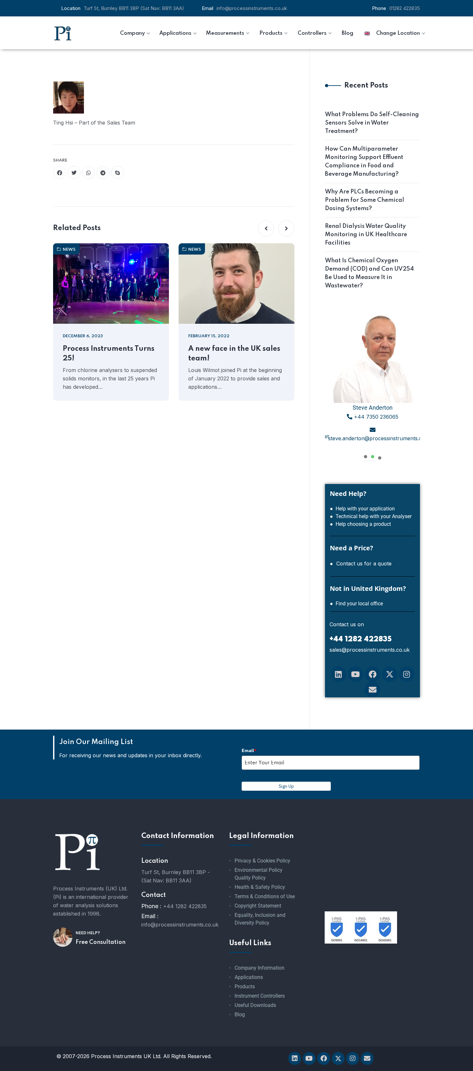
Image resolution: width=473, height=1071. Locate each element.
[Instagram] (406, 674)
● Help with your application (362, 509)
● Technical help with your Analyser (371, 516)
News (69, 249)
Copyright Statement (258, 906)
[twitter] (74, 172)
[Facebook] (372, 674)
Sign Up (286, 786)
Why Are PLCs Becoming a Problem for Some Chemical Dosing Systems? (364, 200)
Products (245, 986)
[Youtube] (355, 674)
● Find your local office (356, 604)
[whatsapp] (88, 172)
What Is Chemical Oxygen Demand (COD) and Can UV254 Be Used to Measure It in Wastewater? (369, 273)
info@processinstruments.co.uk (252, 8)
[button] (266, 228)
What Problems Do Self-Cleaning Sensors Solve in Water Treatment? (372, 123)
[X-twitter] (389, 674)
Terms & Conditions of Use (265, 896)
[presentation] (365, 456)
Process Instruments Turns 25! (108, 353)
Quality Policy (250, 878)
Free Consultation (100, 942)
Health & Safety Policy (260, 887)
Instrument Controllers (260, 996)
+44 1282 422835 (185, 906)
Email (249, 750)
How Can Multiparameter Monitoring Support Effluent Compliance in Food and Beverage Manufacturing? (364, 161)
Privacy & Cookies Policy (262, 861)
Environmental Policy (259, 870)
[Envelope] (372, 689)
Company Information (259, 968)
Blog (240, 1014)
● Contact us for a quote (361, 563)
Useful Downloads (255, 1005)
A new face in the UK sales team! (234, 353)
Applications (249, 977)
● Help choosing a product (360, 524)
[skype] (117, 172)
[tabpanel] (372, 380)
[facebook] (59, 172)
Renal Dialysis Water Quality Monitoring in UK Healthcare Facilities (366, 234)
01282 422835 (404, 8)
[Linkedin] (338, 674)
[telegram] (103, 172)
